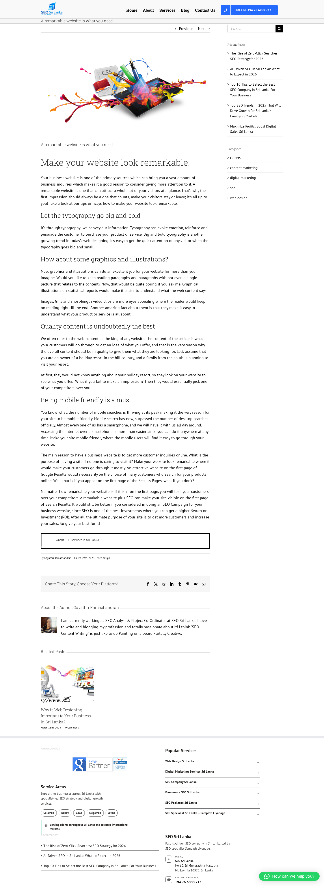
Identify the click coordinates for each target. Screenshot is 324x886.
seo (232, 188)
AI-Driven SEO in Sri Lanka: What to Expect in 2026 (81, 855)
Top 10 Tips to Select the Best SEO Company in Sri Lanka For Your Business (252, 89)
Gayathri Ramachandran (57, 557)
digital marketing (243, 177)
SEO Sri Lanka (178, 836)
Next (202, 28)
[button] (289, 876)
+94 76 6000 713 (188, 882)
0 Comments (72, 727)
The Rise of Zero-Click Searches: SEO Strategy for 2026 (84, 845)
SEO (129, 497)
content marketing (244, 167)
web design (103, 557)
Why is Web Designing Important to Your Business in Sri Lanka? (66, 716)
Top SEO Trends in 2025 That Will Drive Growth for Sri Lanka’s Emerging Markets (255, 110)
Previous (186, 28)
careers (235, 157)
